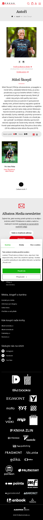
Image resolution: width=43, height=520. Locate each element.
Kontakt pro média (8, 300)
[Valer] (27, 379)
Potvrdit (21, 238)
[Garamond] (13, 493)
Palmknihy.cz (6, 333)
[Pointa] (14, 483)
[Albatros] (33, 398)
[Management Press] (22, 420)
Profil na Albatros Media (21, 67)
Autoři (18, 16)
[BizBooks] (21, 390)
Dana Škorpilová (9, 169)
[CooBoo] (33, 408)
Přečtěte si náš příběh (9, 311)
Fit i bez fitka (9, 167)
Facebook (9, 356)
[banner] (13, 3)
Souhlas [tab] (8, 245)
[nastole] (29, 438)
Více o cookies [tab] (35, 245)
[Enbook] (16, 500)
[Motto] (10, 408)
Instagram (9, 351)
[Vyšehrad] (13, 438)
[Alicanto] (32, 452)
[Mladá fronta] (33, 483)
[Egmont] (15, 398)
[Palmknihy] (28, 470)
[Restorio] (33, 500)
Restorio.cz (5, 337)
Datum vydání (7, 134)
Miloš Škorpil (9, 171)
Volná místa (5, 308)
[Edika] (15, 459)
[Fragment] (13, 452)
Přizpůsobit (20, 277)
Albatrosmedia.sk (7, 329)
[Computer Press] (34, 420)
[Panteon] (9, 470)
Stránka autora (21, 72)
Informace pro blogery (9, 304)
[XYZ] (22, 408)
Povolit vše (21, 271)
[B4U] (21, 446)
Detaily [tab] (21, 245)
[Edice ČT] (29, 459)
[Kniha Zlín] (21, 430)
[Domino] (16, 379)
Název (21, 134)
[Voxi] (10, 420)
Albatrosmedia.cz (7, 326)
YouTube (9, 360)
